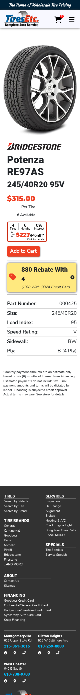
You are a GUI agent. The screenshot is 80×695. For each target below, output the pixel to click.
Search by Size (14, 506)
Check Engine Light (59, 525)
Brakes (50, 515)
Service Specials (57, 554)
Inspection (53, 501)
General (9, 525)
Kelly (7, 540)
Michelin (9, 545)
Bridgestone (12, 554)
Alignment (53, 511)
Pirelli (8, 549)
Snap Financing (14, 619)
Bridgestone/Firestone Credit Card (27, 610)
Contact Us (11, 580)
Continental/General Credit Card (26, 605)
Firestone (10, 559)
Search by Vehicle (16, 501)
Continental (12, 530)
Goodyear (10, 535)
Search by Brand (15, 511)
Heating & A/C (56, 520)
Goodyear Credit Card (19, 600)
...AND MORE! (55, 535)
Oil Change (53, 506)
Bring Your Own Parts (61, 530)
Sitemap (9, 585)
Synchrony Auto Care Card (22, 615)
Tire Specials (54, 549)
